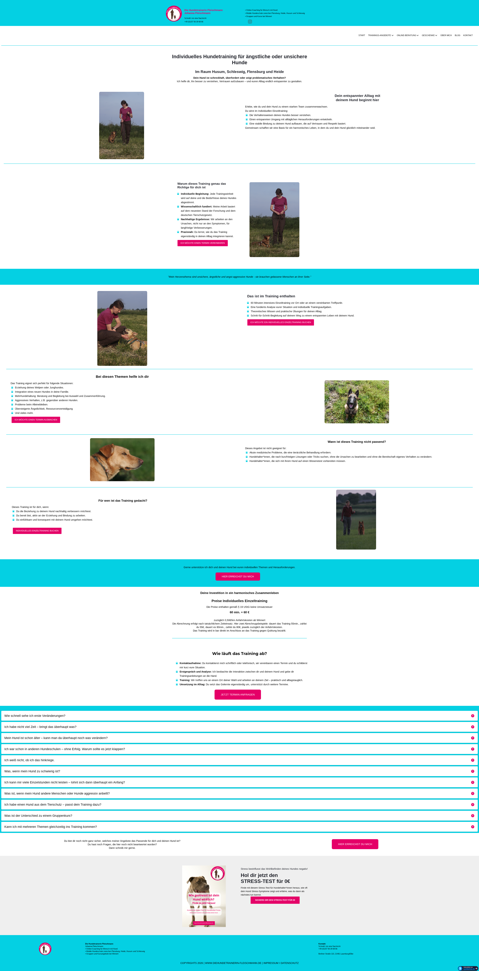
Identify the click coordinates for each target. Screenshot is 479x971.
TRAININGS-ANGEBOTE (379, 35)
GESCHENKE (428, 35)
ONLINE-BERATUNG (406, 35)
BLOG (457, 35)
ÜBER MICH (446, 35)
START (362, 35)
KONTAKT (468, 35)
